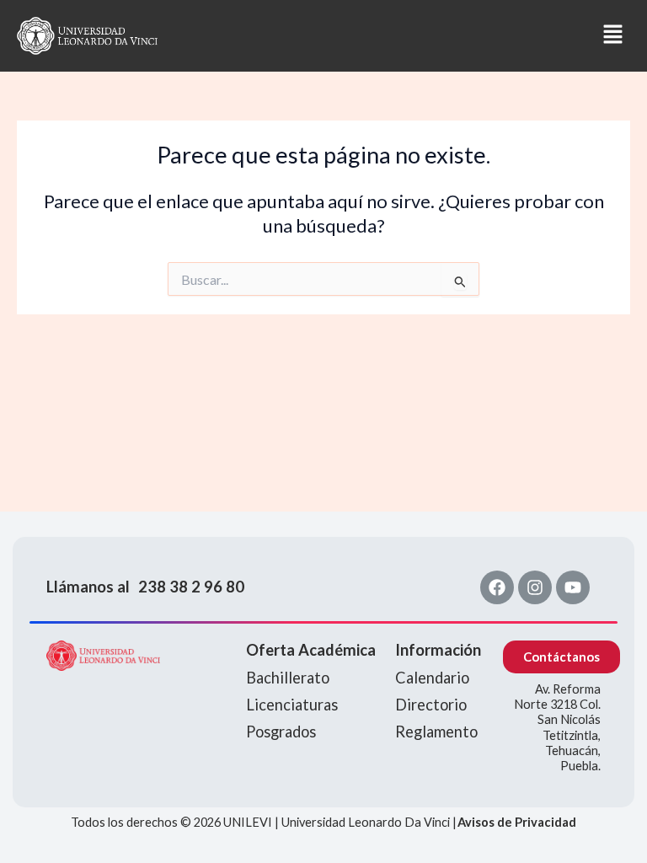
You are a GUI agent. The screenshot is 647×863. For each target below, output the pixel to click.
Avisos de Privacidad (516, 822)
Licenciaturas (292, 704)
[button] (402, 36)
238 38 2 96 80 (191, 586)
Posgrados (281, 731)
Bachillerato (287, 677)
